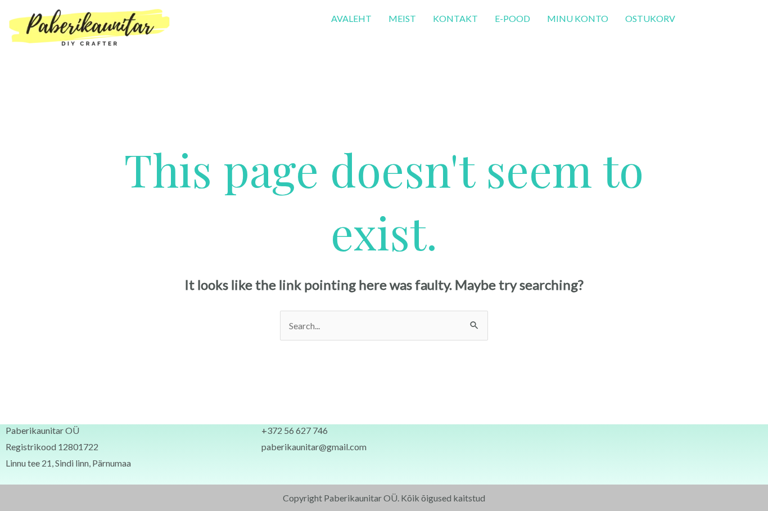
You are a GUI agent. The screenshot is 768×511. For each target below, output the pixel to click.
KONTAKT (455, 18)
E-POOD (512, 18)
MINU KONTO (577, 18)
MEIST (402, 18)
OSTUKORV (650, 18)
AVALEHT (351, 18)
